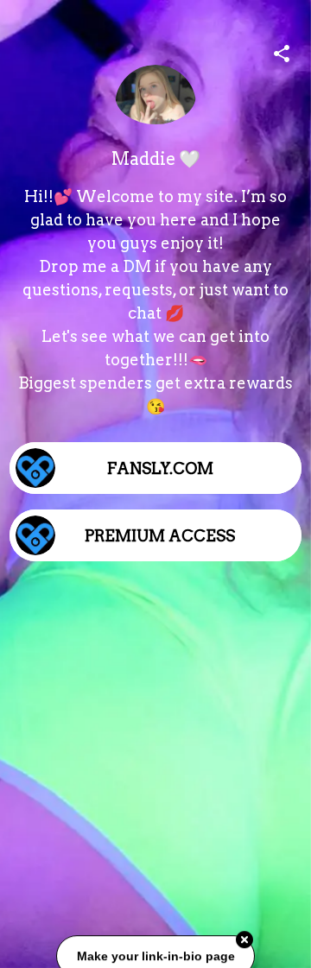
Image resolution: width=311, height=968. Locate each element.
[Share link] (281, 51)
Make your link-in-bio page (155, 957)
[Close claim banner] (244, 940)
